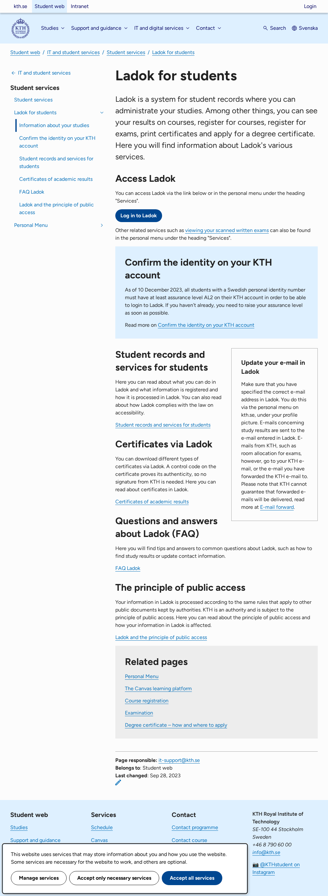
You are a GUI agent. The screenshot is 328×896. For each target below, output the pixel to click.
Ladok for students (173, 52)
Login (310, 6)
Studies (19, 827)
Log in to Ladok (138, 215)
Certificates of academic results (56, 179)
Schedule (102, 827)
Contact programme (195, 827)
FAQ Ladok (31, 192)
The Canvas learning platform (158, 688)
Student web (49, 6)
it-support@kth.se (179, 760)
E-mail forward (277, 507)
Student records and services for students (56, 162)
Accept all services (192, 878)
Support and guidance (35, 840)
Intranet (80, 6)
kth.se (20, 6)
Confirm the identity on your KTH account (57, 142)
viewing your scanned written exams (227, 230)
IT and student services (73, 52)
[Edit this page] (118, 782)
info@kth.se (266, 852)
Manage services (39, 878)
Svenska (308, 28)
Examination (139, 713)
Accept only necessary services (114, 878)
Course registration (146, 701)
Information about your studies (54, 125)
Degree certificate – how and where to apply (176, 725)
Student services (126, 52)
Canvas (99, 840)
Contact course (189, 840)
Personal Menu (31, 225)
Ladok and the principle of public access (56, 208)
